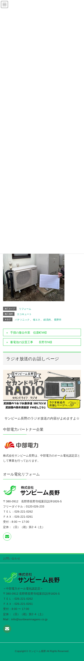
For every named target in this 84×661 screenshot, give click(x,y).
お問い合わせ (11, 558)
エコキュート (24, 314)
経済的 (47, 319)
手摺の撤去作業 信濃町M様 (28, 332)
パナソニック (22, 319)
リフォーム (25, 308)
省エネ (36, 319)
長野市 (57, 319)
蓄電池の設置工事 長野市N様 (31, 342)
